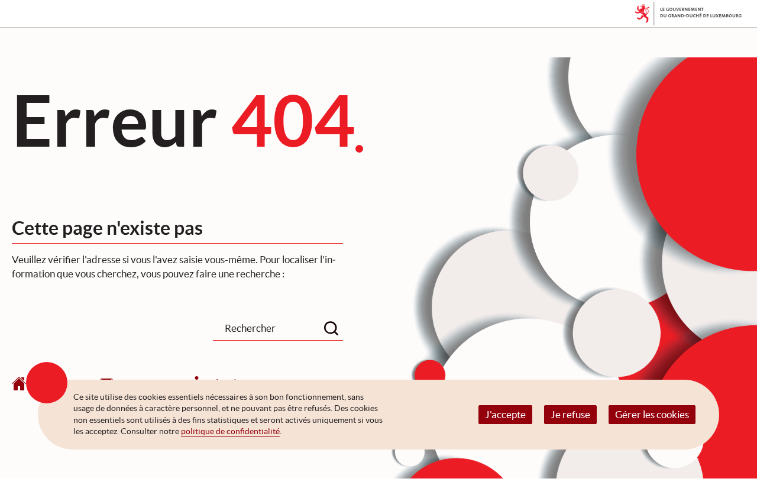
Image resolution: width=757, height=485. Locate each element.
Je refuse (570, 414)
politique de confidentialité (230, 431)
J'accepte (505, 414)
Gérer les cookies (652, 414)
